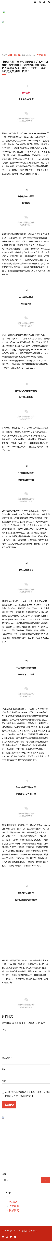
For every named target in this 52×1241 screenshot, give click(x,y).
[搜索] (45, 1180)
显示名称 (7, 1058)
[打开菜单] (47, 11)
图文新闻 (41, 55)
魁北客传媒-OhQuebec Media (31, 12)
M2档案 (13, 1201)
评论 (4, 1029)
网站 (4, 1081)
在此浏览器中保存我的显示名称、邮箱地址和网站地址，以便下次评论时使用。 (27, 1094)
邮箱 (4, 1069)
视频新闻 (14, 1210)
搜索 (4, 1174)
